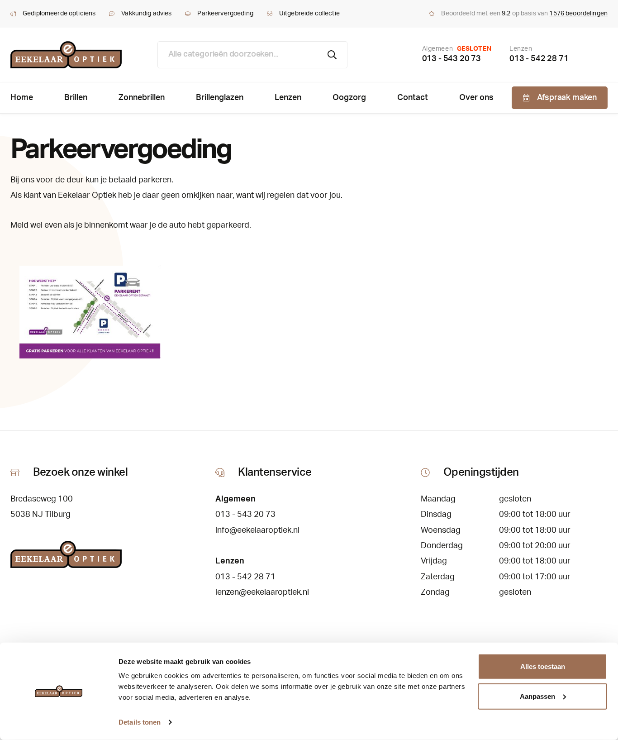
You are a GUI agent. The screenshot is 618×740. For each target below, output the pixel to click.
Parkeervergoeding (225, 13)
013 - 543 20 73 (451, 59)
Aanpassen (537, 696)
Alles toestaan (542, 666)
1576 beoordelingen (578, 13)
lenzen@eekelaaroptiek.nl (262, 592)
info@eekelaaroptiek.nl (257, 530)
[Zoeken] (332, 54)
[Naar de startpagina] (66, 54)
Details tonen (140, 722)
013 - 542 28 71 (538, 59)
